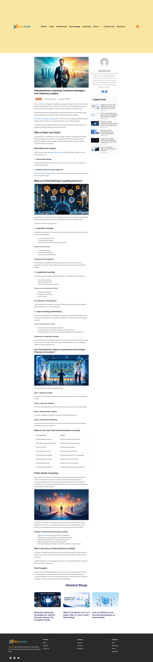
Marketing (61, 26)
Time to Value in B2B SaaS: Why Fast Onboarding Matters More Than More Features (109, 115)
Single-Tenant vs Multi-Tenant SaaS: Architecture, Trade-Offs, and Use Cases (108, 140)
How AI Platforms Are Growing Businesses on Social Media (103, 614)
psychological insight (57, 152)
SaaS (51, 26)
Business (39, 99)
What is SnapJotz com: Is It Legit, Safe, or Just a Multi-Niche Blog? (76, 614)
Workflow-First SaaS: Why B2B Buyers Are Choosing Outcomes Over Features (108, 106)
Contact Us (109, 26)
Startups (87, 26)
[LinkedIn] (106, 91)
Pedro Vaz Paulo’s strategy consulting (44, 119)
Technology (74, 26)
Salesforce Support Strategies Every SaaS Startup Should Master (107, 132)
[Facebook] (103, 91)
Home (44, 26)
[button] (137, 26)
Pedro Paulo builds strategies (42, 173)
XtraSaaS (11, 647)
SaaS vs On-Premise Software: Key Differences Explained (108, 148)
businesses (45, 535)
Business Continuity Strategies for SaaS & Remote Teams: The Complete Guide (109, 123)
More (96, 26)
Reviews (121, 26)
